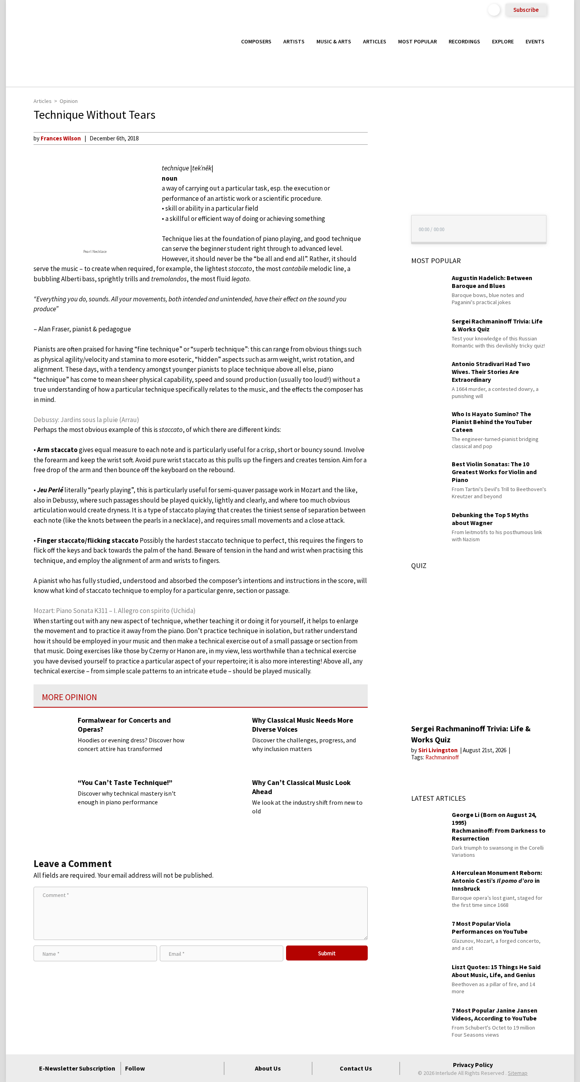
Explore (503, 41)
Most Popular (417, 41)
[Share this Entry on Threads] (382, 202)
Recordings (464, 41)
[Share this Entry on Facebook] (382, 163)
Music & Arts (333, 41)
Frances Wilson (61, 138)
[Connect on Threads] (214, 1068)
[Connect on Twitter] (171, 1068)
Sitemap (518, 1072)
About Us (268, 1068)
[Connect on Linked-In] (200, 1068)
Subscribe (526, 9)
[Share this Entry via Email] (382, 138)
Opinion (69, 101)
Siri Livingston (438, 750)
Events (535, 41)
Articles (374, 41)
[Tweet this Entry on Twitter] (382, 176)
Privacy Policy (473, 1065)
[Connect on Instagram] (185, 1068)
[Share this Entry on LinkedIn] (382, 188)
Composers (256, 41)
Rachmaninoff (442, 757)
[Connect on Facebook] (157, 1068)
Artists (294, 41)
